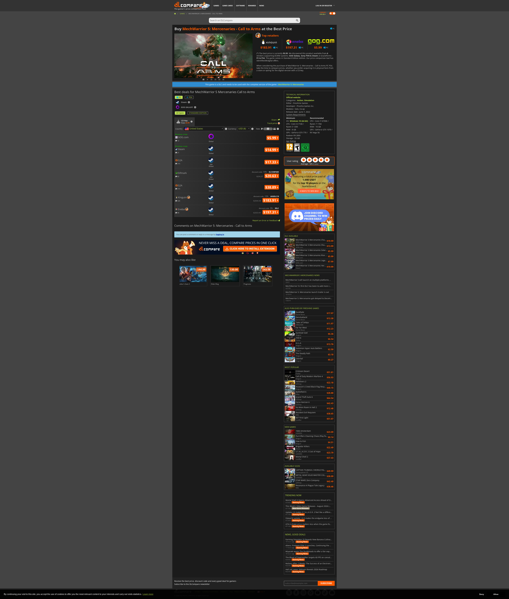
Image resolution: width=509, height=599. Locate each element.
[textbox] (194, 129)
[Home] (175, 14)
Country (178, 129)
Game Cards (227, 6)
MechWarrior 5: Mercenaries (291, 84)
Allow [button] (495, 594)
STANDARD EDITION (198, 113)
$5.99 (272, 138)
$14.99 (271, 150)
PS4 (190, 97)
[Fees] (268, 129)
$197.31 (270, 212)
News (261, 6)
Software (240, 6)
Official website (293, 97)
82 (178, 176)
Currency (232, 129)
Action (300, 100)
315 (178, 163)
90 (178, 213)
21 (178, 152)
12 (178, 141)
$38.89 (271, 187)
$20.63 (271, 176)
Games (216, 6)
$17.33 (271, 162)
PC (180, 97)
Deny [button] (481, 594)
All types (180, 113)
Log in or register (324, 6)
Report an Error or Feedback (265, 220)
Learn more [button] (148, 594)
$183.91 (270, 200)
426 (178, 201)
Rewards (252, 6)
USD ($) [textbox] (242, 128)
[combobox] (203, 129)
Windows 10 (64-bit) (299, 121)
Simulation (309, 100)
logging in (220, 234)
